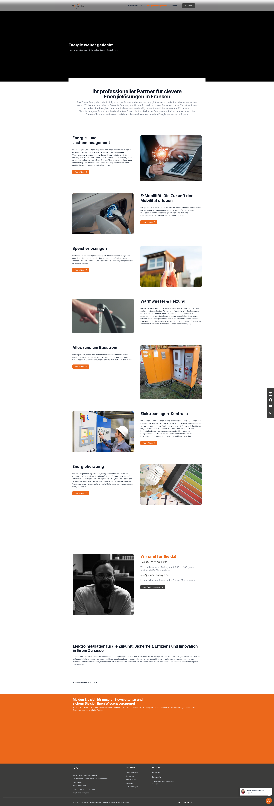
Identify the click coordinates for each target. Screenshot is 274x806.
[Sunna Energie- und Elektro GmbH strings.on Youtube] (188, 802)
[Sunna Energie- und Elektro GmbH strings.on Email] (179, 802)
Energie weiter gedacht (157, 5)
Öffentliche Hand (131, 780)
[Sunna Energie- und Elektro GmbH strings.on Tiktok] (191, 802)
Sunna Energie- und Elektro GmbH (85, 775)
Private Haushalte (132, 772)
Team (174, 5)
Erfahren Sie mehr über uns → (85, 682)
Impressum (156, 772)
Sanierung (129, 783)
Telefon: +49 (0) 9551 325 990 (84, 789)
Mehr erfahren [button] (79, 172)
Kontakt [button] (188, 5)
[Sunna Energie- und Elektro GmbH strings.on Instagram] (185, 802)
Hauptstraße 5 (78, 782)
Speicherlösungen (132, 787)
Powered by (119, 802)
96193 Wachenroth (79, 786)
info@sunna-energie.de (81, 793)
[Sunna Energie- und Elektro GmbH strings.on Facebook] (182, 802)
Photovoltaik (134, 5)
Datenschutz (156, 777)
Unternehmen (130, 776)
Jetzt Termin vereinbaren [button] (151, 587)
